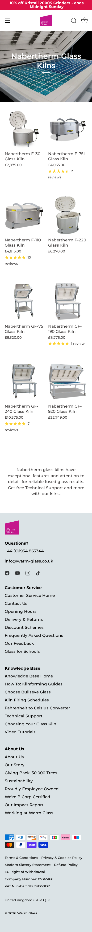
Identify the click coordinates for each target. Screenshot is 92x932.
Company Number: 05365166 (29, 879)
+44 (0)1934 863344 (24, 551)
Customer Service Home (30, 595)
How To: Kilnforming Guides (34, 684)
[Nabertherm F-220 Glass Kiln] (67, 215)
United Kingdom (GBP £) (25, 900)
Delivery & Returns (24, 619)
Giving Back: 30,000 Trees (31, 773)
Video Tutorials (20, 732)
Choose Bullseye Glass (28, 692)
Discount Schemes (24, 627)
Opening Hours (21, 611)
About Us (14, 757)
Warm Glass (27, 913)
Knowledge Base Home (29, 676)
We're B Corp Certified (27, 796)
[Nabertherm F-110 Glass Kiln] (24, 215)
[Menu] (7, 21)
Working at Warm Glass (29, 812)
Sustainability (19, 781)
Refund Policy (66, 865)
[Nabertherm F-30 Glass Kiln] (24, 129)
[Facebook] (7, 572)
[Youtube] (17, 572)
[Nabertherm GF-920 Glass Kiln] (67, 381)
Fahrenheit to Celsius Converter (37, 708)
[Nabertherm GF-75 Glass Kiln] (24, 301)
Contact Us (16, 603)
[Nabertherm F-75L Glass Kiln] (67, 129)
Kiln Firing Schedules (27, 700)
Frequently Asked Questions (34, 635)
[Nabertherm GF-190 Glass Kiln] (67, 301)
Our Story (15, 765)
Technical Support (23, 716)
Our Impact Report (24, 804)
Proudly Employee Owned (32, 788)
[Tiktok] (38, 572)
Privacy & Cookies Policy (61, 858)
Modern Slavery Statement (28, 865)
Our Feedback (19, 643)
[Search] (74, 21)
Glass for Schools (22, 651)
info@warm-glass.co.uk (29, 561)
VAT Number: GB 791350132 (27, 886)
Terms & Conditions (21, 858)
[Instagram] (27, 572)
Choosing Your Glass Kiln (30, 724)
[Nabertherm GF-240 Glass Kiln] (24, 381)
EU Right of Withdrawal (25, 872)
